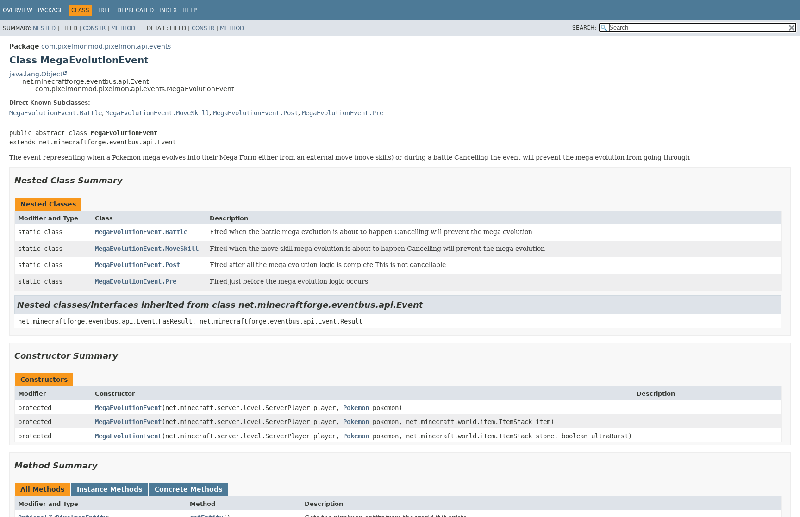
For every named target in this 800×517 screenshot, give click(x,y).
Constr (94, 28)
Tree (104, 10)
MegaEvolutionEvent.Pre (342, 113)
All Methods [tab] (42, 489)
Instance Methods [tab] (109, 489)
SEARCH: (584, 28)
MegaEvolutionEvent (128, 407)
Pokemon (356, 407)
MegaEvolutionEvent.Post (255, 113)
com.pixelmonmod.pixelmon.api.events (106, 46)
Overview (17, 10)
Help (189, 10)
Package (50, 10)
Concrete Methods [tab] (188, 489)
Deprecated (135, 10)
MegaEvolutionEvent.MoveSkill (157, 113)
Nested (44, 28)
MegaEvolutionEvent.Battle (55, 113)
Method (123, 28)
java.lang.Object (35, 74)
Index (168, 10)
